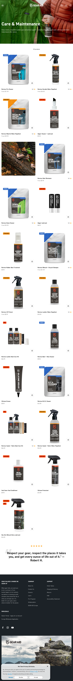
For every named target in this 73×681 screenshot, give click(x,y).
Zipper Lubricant (42, 223)
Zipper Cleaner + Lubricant (45, 134)
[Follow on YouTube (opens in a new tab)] (12, 627)
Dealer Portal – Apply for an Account (12, 616)
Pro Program (31, 599)
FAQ (48, 596)
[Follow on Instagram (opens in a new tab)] (7, 627)
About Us (30, 586)
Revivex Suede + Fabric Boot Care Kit (12, 446)
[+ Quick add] (32, 83)
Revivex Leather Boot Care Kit (10, 357)
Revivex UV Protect (7, 312)
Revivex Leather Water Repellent (47, 312)
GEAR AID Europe (33, 605)
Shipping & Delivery (52, 589)
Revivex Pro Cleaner (7, 89)
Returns (49, 592)
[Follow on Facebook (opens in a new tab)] (3, 627)
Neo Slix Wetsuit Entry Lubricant (11, 535)
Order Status (50, 586)
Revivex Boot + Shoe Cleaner (46, 357)
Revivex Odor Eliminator (45, 178)
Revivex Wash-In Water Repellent (11, 134)
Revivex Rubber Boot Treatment (11, 267)
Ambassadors (32, 602)
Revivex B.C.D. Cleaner (44, 401)
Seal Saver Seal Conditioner (9, 490)
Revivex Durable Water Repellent (47, 89)
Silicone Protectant (43, 490)
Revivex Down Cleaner (8, 223)
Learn (29, 596)
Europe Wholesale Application (10, 619)
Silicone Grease (6, 401)
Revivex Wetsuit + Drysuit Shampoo (48, 267)
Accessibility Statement (53, 599)
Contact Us (31, 589)
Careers (30, 592)
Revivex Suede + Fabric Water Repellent (49, 446)
